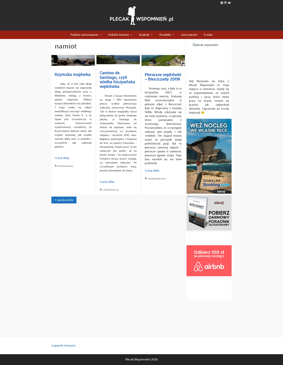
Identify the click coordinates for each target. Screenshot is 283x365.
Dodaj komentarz (157, 178)
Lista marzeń (189, 35)
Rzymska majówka (73, 74)
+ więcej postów (64, 200)
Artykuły (144, 35)
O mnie (208, 35)
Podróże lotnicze (118, 35)
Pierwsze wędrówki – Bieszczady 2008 (163, 77)
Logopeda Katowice (63, 345)
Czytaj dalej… (63, 158)
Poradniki (165, 35)
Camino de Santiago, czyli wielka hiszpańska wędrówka (117, 79)
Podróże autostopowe (84, 35)
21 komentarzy (111, 189)
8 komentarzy (65, 166)
